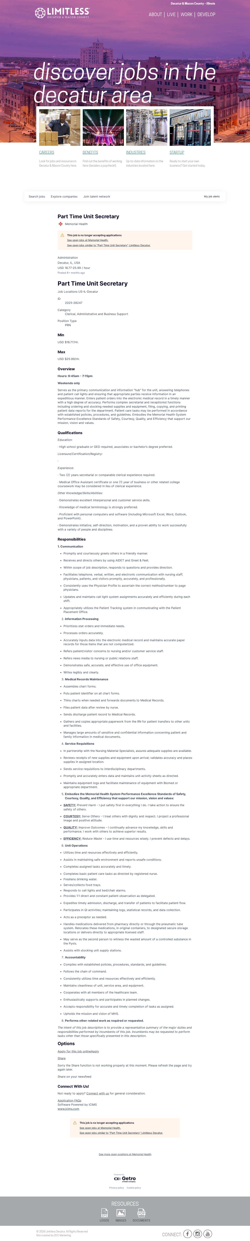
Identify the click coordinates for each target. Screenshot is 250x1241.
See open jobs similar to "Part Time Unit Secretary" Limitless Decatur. (108, 245)
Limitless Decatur (55, 1231)
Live (171, 14)
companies (64, 196)
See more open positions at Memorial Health (125, 1154)
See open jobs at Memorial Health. (87, 240)
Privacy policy (116, 1187)
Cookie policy (134, 1187)
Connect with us (97, 1093)
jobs (37, 196)
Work (186, 14)
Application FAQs (69, 1100)
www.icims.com (68, 1109)
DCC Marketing (62, 1235)
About (155, 14)
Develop (206, 14)
